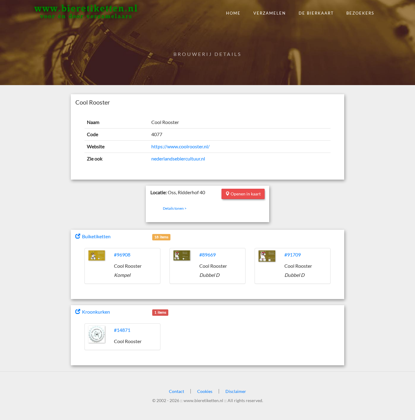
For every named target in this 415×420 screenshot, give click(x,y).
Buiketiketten (95, 236)
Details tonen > (175, 208)
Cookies (204, 391)
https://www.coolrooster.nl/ (180, 146)
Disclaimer (235, 391)
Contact (176, 391)
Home (233, 13)
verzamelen (269, 13)
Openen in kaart (245, 193)
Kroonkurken (95, 312)
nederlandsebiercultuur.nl (178, 158)
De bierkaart (316, 13)
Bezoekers (360, 13)
